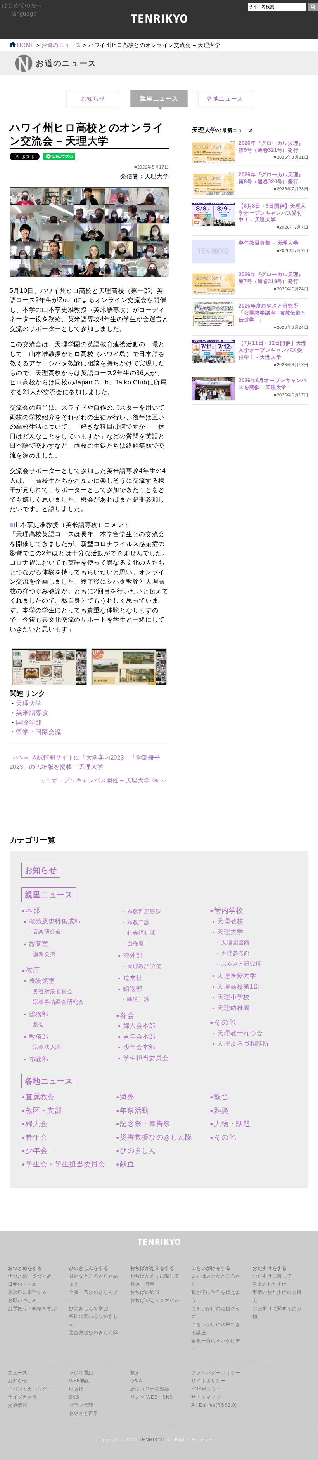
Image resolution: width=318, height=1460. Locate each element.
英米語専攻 (32, 712)
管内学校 (228, 910)
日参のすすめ (22, 1284)
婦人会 (36, 1124)
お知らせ (93, 98)
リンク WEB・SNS (151, 1397)
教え (135, 1372)
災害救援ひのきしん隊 (156, 1137)
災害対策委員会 (53, 991)
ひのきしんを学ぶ (88, 1308)
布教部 (38, 1059)
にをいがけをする (210, 1268)
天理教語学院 (144, 966)
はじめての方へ (22, 6)
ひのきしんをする (88, 1268)
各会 (127, 1015)
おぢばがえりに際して (155, 1276)
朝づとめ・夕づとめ (30, 1276)
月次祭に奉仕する (27, 1292)
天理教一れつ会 (240, 1033)
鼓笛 (221, 1097)
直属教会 (40, 1097)
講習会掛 (44, 954)
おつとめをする (25, 1268)
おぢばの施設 (145, 1292)
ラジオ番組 (81, 1372)
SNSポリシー (206, 1389)
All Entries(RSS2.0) (214, 1405)
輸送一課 (138, 999)
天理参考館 (235, 953)
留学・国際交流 (38, 731)
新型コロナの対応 (149, 1389)
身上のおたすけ (269, 1284)
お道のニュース (61, 45)
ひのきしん (138, 1150)
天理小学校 (233, 997)
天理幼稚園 (233, 1008)
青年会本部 (139, 1036)
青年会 (36, 1137)
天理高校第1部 (238, 986)
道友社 (133, 978)
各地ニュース (225, 98)
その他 (225, 1022)
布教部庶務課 (144, 911)
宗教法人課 (47, 1047)
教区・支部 (44, 1110)
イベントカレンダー (30, 1389)
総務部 (38, 1014)
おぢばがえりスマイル (155, 1300)
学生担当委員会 (146, 1058)
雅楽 (221, 1110)
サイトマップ (206, 1397)
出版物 (76, 1389)
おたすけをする (269, 1268)
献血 (127, 1164)
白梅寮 (135, 944)
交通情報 (18, 1405)
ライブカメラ (22, 1397)
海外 (127, 1097)
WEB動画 (79, 1381)
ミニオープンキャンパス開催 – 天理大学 (95, 780)
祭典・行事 (142, 1284)
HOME (25, 45)
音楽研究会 (47, 932)
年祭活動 (134, 1110)
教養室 (38, 943)
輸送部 (133, 988)
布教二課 (138, 922)
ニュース (18, 1372)
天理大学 (29, 703)
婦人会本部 (139, 1025)
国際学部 (29, 722)
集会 (38, 1024)
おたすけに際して (272, 1276)
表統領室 (42, 980)
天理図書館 (235, 943)
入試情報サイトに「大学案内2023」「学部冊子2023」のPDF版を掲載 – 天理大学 (85, 762)
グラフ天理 (81, 1405)
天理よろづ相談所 (243, 1043)
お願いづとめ (22, 1300)
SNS (74, 1397)
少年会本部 (139, 1047)
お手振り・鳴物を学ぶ (32, 1308)
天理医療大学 (236, 975)
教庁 (33, 970)
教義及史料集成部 (55, 921)
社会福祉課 (141, 933)
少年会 (36, 1150)
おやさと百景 (84, 1413)
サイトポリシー (208, 1381)
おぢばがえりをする (152, 1268)
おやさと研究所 (241, 964)
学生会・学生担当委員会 (65, 1164)
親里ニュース (49, 894)
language (24, 13)
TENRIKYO (151, 1440)
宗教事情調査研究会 (58, 1002)
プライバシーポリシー (215, 1372)
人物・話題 (232, 1124)
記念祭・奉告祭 (145, 1124)
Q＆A (136, 1381)
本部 (33, 910)
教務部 (38, 1036)
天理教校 (230, 921)
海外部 (133, 955)
